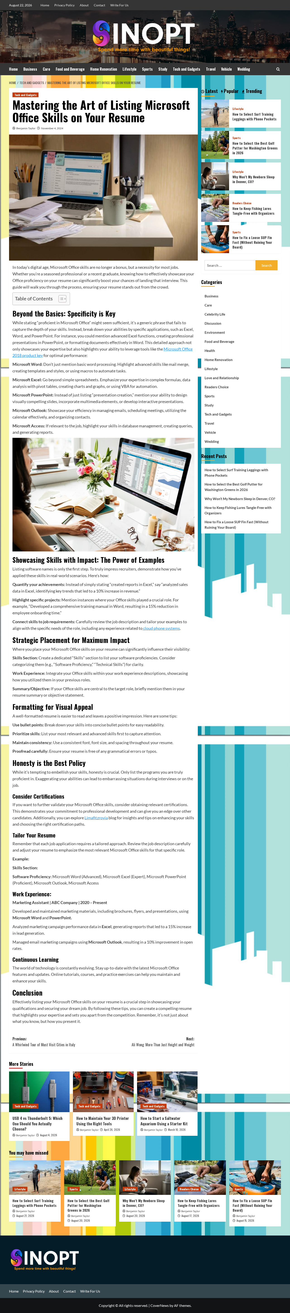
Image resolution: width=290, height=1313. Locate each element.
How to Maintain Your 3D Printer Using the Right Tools (102, 1120)
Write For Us (119, 5)
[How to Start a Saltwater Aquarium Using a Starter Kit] (167, 1091)
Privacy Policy (64, 5)
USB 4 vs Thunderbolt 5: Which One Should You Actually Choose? (37, 1123)
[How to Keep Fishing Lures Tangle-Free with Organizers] (215, 207)
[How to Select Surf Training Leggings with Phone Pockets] (215, 113)
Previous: (43, 1041)
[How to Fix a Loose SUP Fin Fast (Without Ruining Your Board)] (215, 239)
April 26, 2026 (112, 1129)
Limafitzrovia (96, 817)
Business (30, 69)
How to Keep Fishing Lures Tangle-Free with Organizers (253, 210)
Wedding (243, 69)
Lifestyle (129, 69)
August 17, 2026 (190, 1216)
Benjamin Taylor (26, 128)
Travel (210, 69)
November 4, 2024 (52, 128)
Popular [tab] (231, 91)
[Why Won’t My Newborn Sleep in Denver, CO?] (215, 176)
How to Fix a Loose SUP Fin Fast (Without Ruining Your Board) (252, 242)
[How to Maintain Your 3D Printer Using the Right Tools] (103, 1091)
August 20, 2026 (80, 1220)
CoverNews (159, 1305)
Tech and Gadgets (186, 69)
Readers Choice (241, 203)
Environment (215, 332)
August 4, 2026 (48, 1135)
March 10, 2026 (177, 1129)
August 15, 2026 (245, 1220)
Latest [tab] (211, 91)
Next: (163, 1041)
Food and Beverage (70, 69)
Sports (147, 69)
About (84, 5)
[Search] (278, 69)
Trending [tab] (253, 91)
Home (45, 5)
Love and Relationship (222, 378)
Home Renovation (103, 69)
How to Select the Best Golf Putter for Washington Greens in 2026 (255, 147)
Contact (99, 5)
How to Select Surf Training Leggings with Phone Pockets (254, 116)
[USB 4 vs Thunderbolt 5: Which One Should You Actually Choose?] (39, 1091)
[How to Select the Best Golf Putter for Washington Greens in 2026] (215, 144)
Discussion (213, 323)
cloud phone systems (161, 628)
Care (46, 69)
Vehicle (226, 69)
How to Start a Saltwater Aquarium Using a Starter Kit (164, 1120)
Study (162, 69)
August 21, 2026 (25, 1216)
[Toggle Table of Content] (60, 299)
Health (210, 350)
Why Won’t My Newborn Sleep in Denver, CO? (253, 179)
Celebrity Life (215, 314)
